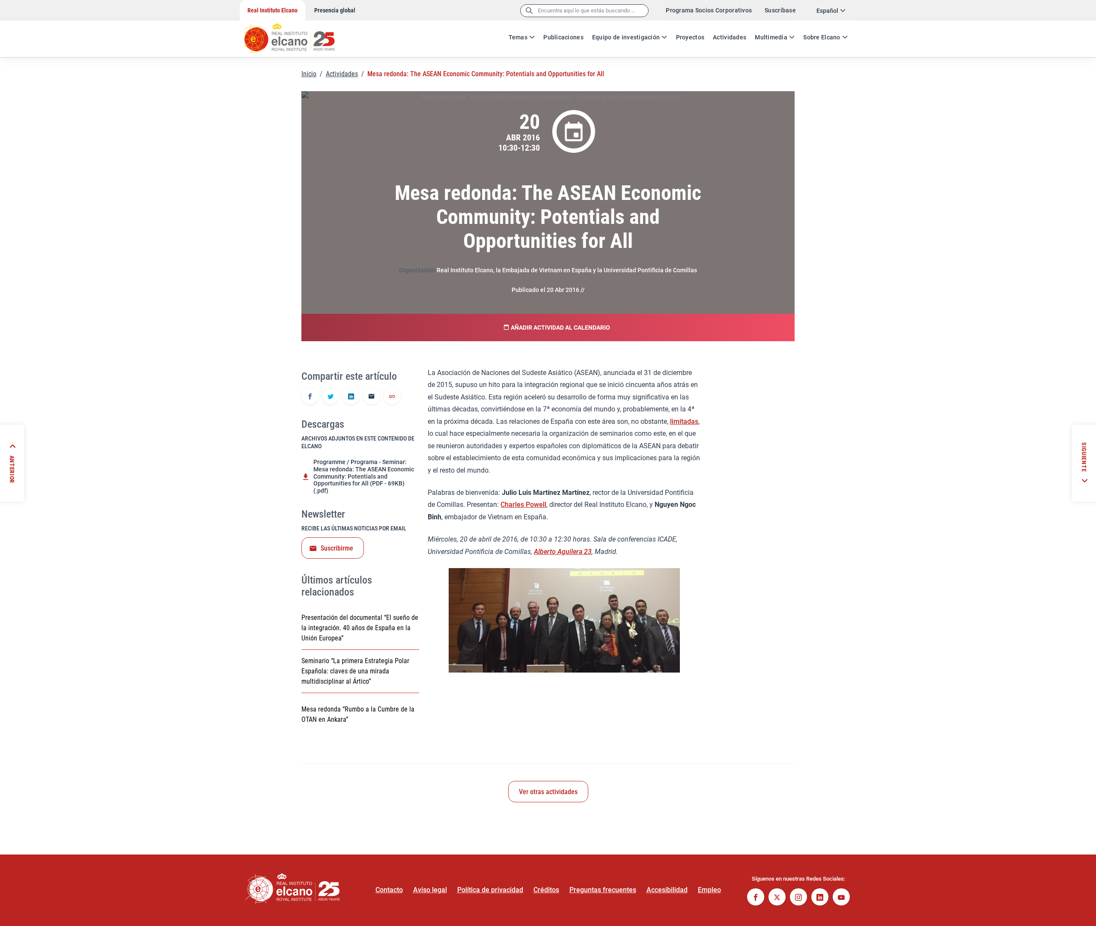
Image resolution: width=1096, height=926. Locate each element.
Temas (518, 37)
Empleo (709, 890)
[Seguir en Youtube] (841, 898)
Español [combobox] (827, 10)
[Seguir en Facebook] (755, 898)
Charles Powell (523, 504)
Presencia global (334, 10)
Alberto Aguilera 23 (563, 552)
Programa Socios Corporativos (709, 10)
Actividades (729, 37)
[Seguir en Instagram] (798, 898)
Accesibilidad (667, 890)
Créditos (546, 890)
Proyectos (690, 37)
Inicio (308, 74)
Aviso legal (430, 890)
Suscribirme (337, 548)
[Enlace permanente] (392, 396)
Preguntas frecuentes (602, 890)
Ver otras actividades (548, 792)
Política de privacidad (490, 890)
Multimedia (771, 37)
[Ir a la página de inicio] (297, 34)
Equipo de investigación (626, 37)
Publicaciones (563, 37)
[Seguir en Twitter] (777, 898)
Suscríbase (780, 10)
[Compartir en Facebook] (310, 396)
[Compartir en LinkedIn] (351, 396)
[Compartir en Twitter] (330, 396)
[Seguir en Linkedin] (819, 898)
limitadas (684, 421)
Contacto (389, 890)
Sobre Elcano (821, 37)
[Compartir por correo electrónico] (371, 396)
